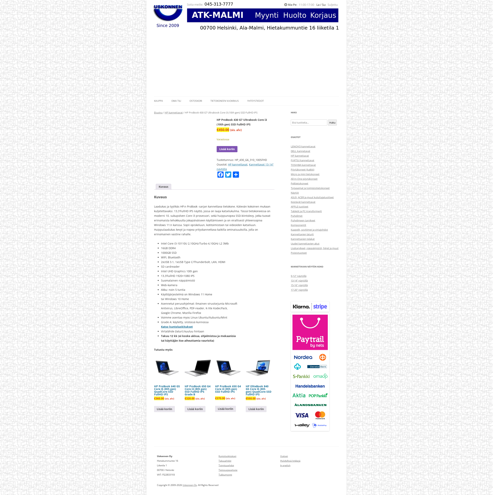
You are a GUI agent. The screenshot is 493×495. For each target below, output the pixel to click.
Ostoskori (195, 101)
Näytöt (295, 192)
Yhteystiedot (255, 101)
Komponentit (298, 225)
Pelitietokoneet (299, 183)
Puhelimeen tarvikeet (303, 220)
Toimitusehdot (226, 465)
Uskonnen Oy (190, 485)
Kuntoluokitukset (227, 456)
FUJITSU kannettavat (302, 160)
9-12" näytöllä (298, 276)
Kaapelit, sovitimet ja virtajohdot (309, 229)
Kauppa (158, 101)
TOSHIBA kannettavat (303, 165)
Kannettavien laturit (302, 234)
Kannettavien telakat (303, 239)
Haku (332, 122)
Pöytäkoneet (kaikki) (302, 169)
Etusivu (158, 112)
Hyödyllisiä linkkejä (290, 460)
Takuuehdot (225, 460)
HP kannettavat (174, 112)
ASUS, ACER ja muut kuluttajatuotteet (312, 197)
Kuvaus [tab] (163, 186)
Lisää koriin (227, 149)
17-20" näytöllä (299, 290)
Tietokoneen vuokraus (224, 101)
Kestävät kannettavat (303, 202)
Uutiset (284, 456)
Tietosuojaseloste (228, 470)
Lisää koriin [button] (164, 409)
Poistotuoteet (299, 253)
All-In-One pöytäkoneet (304, 179)
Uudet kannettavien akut (305, 243)
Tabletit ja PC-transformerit (306, 211)
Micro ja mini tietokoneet (305, 174)
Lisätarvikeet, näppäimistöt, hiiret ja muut (315, 248)
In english (285, 465)
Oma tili (176, 101)
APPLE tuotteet (299, 206)
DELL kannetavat (300, 151)
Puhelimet (297, 216)
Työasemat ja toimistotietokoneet (310, 188)
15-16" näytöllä (299, 285)
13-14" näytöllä (299, 280)
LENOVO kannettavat (303, 146)
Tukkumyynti (225, 474)
